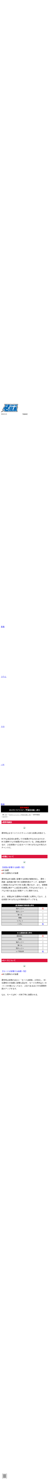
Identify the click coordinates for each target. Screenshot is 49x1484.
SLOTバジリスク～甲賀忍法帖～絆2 (20, 815)
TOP (5, 815)
